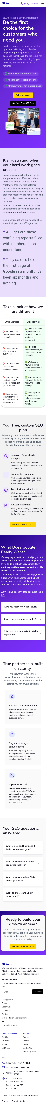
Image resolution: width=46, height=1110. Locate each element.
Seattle (5, 1037)
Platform (5, 1014)
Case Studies (7, 1007)
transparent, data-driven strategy (19, 212)
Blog (4, 1057)
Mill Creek (6, 1048)
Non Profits (27, 1048)
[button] (23, 607)
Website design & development (14, 1018)
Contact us (6, 1011)
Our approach (7, 999)
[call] (22, 3)
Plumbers (26, 1037)
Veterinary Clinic (29, 1052)
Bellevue (5, 1041)
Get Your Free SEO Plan (23, 103)
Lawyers (26, 1044)
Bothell (4, 1044)
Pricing (4, 1003)
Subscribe (38, 992)
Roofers (26, 1041)
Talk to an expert (23, 95)
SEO (3, 1022)
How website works (9, 1025)
